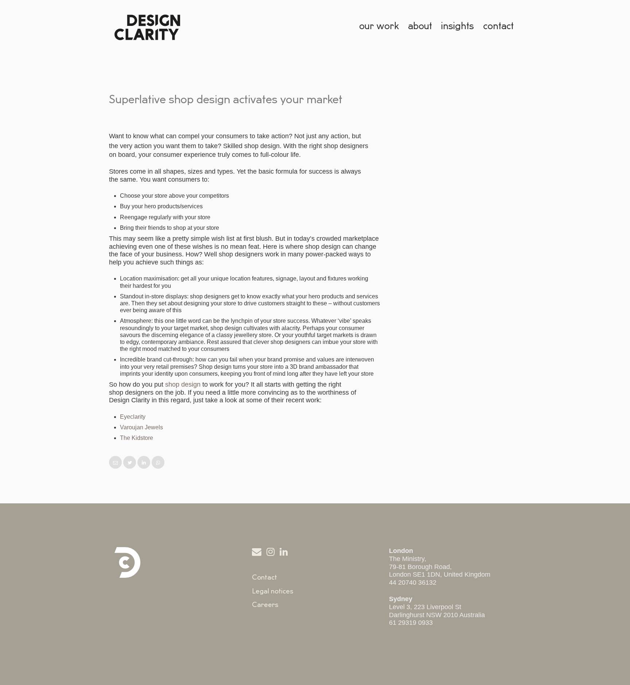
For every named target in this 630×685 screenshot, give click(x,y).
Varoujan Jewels (141, 427)
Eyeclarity (132, 417)
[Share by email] (116, 462)
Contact (264, 577)
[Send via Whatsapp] (158, 462)
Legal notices (272, 591)
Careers (265, 604)
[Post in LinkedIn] (144, 462)
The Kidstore (136, 438)
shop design (183, 384)
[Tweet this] (130, 462)
